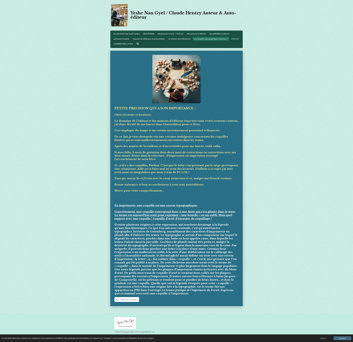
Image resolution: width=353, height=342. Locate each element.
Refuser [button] (323, 338)
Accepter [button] (342, 338)
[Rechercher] (137, 44)
